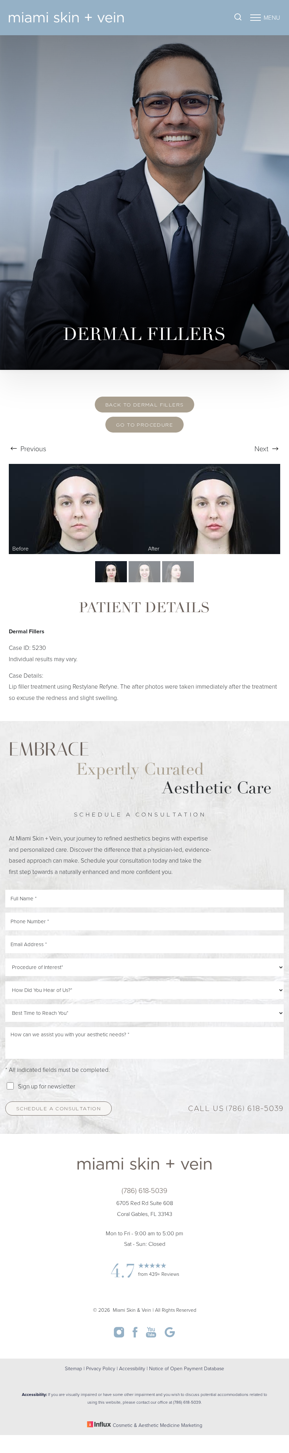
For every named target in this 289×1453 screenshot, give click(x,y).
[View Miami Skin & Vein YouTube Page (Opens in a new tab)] (151, 1335)
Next (262, 448)
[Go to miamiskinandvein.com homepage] (76, 17)
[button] (255, 17)
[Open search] (238, 18)
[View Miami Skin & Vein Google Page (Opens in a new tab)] (170, 1335)
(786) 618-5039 (255, 1109)
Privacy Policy (100, 1368)
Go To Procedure (144, 425)
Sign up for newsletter (46, 1086)
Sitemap (73, 1368)
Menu (272, 17)
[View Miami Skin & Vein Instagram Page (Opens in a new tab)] (119, 1335)
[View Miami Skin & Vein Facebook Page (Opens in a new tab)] (135, 1335)
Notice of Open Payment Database (186, 1368)
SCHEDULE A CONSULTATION (58, 1109)
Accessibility (132, 1368)
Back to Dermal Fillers (144, 405)
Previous (32, 448)
